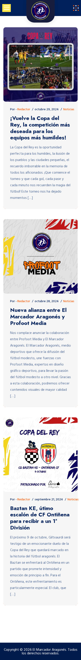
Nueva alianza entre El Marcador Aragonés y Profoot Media (38, 316)
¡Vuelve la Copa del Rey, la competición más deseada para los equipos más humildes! (40, 128)
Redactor (23, 109)
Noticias (68, 109)
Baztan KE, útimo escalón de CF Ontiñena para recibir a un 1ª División (40, 518)
